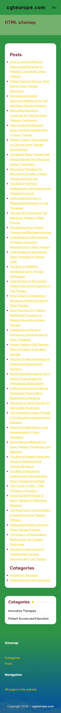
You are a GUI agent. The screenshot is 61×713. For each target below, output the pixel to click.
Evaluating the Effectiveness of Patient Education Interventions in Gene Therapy (30, 242)
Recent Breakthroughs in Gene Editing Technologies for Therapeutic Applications (30, 378)
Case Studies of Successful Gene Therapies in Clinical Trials (28, 257)
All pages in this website (21, 689)
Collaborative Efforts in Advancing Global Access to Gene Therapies (29, 335)
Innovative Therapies (24, 575)
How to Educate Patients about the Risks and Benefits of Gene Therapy (29, 130)
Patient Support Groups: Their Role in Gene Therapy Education (29, 86)
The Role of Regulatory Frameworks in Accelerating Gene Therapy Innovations (28, 476)
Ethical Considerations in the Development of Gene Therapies (29, 432)
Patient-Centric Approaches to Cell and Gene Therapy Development (29, 144)
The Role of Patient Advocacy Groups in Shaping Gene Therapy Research (30, 461)
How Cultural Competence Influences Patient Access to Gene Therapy (29, 300)
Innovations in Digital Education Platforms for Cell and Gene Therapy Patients (28, 101)
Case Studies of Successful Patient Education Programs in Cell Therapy (30, 286)
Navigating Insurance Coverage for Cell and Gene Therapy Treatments (28, 115)
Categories (12, 658)
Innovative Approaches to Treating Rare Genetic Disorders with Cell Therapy (28, 554)
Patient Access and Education (30, 580)
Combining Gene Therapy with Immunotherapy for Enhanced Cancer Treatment (30, 159)
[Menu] (54, 7)
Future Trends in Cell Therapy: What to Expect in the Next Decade (29, 349)
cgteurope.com (25, 7)
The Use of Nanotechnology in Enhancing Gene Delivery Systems (30, 364)
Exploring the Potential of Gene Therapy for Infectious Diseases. (28, 500)
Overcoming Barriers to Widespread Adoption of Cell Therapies (29, 203)
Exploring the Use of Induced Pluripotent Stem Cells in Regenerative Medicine (29, 393)
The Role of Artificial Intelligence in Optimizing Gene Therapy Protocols (30, 188)
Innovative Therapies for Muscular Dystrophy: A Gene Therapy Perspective (28, 174)
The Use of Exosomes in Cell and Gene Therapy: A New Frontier (28, 218)
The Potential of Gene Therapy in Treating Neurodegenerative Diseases (30, 417)
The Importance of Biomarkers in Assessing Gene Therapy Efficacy (30, 515)
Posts (8, 663)
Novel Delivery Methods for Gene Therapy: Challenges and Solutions (30, 447)
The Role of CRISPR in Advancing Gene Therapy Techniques (26, 271)
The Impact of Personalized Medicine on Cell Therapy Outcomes (28, 539)
